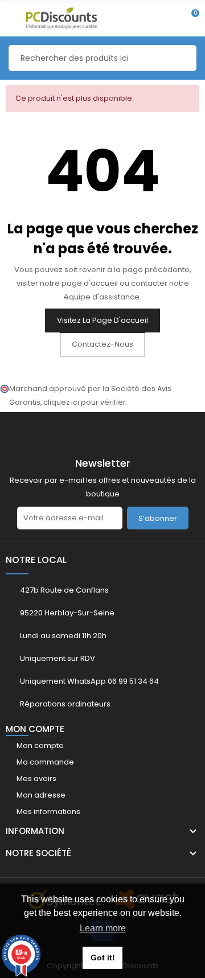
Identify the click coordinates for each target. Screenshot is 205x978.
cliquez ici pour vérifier (84, 402)
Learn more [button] (103, 928)
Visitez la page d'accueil (102, 320)
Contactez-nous (102, 344)
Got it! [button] (103, 957)
